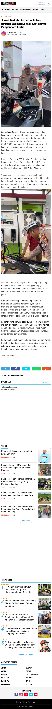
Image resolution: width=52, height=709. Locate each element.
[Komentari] (46, 368)
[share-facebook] (15, 368)
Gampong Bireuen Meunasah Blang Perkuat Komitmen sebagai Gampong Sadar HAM (21, 631)
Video (43, 9)
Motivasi (29, 678)
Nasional (15, 9)
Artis (3, 668)
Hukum (4, 674)
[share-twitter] (26, 368)
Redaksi (18, 702)
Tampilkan (45, 382)
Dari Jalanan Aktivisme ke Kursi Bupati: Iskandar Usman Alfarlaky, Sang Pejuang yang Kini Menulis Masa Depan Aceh (20, 646)
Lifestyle (36, 9)
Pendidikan (5, 684)
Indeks (34, 702)
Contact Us (26, 702)
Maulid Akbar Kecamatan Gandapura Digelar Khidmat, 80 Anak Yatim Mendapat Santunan (19, 617)
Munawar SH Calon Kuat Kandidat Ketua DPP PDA (16, 452)
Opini (28, 681)
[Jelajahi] (49, 3)
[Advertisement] (26, 551)
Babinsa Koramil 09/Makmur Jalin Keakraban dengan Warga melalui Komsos (16, 468)
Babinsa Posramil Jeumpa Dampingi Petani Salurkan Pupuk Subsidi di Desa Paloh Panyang (18, 509)
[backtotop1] (50, 707)
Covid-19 (4, 671)
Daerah (7, 9)
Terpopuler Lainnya (26, 655)
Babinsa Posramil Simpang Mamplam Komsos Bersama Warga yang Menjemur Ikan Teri (18, 481)
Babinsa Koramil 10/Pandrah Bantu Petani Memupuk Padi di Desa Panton (18, 494)
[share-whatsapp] (36, 368)
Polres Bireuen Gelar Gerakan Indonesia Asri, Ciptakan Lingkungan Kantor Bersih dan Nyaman (18, 591)
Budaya (29, 668)
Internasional (25, 9)
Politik (29, 684)
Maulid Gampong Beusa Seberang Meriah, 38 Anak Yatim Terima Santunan (20, 603)
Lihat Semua (26, 521)
